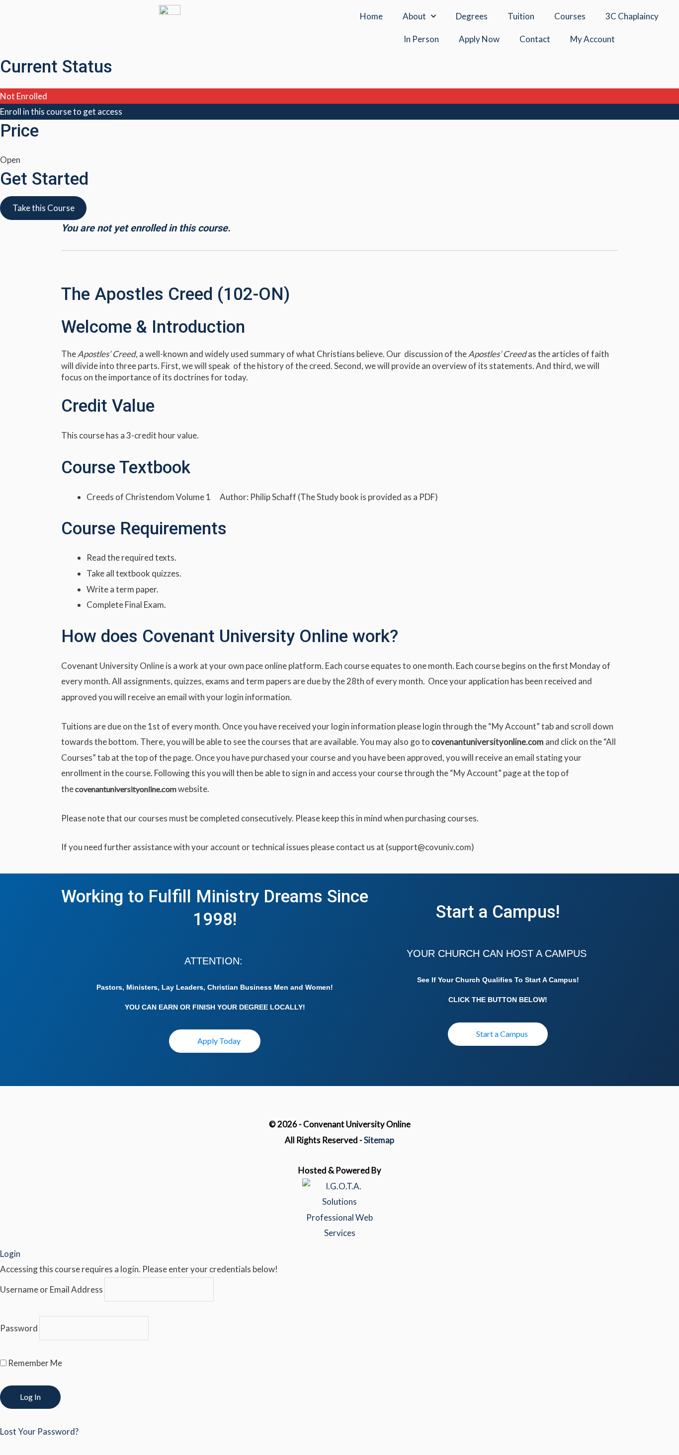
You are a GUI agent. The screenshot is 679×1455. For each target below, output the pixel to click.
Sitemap (379, 1140)
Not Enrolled (23, 96)
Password (19, 1328)
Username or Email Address (51, 1289)
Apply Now (479, 39)
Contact (534, 39)
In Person (421, 39)
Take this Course (43, 208)
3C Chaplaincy (632, 16)
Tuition (521, 16)
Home (371, 16)
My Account (592, 39)
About (414, 16)
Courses (570, 16)
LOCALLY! (287, 1007)
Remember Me (34, 1363)
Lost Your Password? (39, 1431)
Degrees (472, 16)
